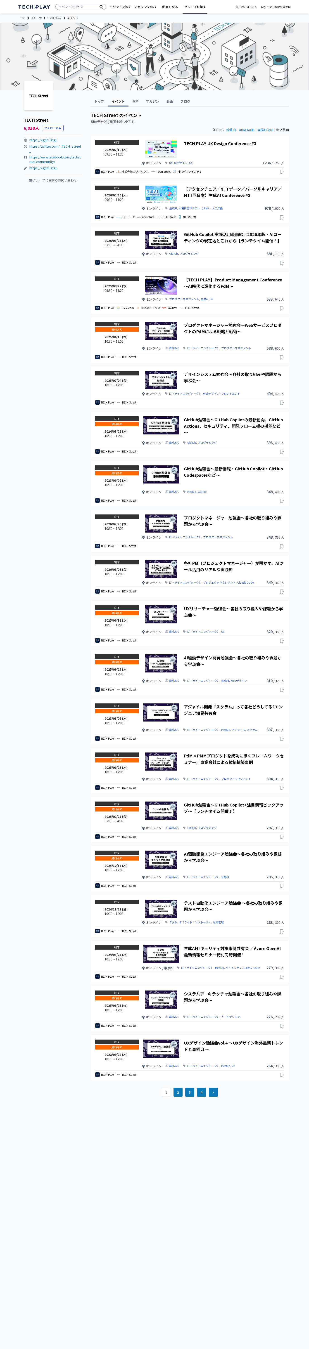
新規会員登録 (282, 7)
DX (211, 299)
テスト (173, 922)
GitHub (173, 253)
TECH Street (54, 18)
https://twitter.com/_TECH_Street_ (55, 148)
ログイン (266, 7)
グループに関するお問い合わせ (55, 180)
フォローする (52, 128)
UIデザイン (181, 163)
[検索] (101, 6)
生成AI (173, 208)
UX (171, 163)
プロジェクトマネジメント (219, 582)
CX (191, 163)
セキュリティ (234, 967)
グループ (36, 18)
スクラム (252, 729)
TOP (23, 18)
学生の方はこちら (246, 7)
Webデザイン (211, 393)
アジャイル (238, 729)
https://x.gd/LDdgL (43, 140)
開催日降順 (265, 129)
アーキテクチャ (230, 1017)
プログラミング (189, 253)
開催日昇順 (246, 129)
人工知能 (217, 208)
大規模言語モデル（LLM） (194, 208)
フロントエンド (230, 393)
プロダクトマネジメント (184, 299)
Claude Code (245, 582)
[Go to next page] (213, 1092)
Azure (256, 967)
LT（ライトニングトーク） (203, 348)
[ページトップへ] (34, 7)
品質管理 (218, 922)
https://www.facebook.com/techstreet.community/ (55, 159)
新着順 (231, 129)
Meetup (191, 491)
